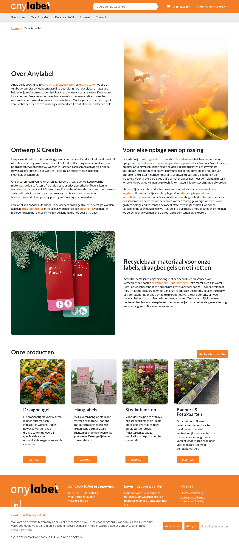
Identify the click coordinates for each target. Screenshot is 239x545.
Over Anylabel (40, 17)
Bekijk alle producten (212, 354)
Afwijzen (192, 526)
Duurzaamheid (64, 17)
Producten (18, 17)
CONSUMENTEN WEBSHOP (211, 6)
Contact (101, 17)
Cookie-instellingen (192, 497)
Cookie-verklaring (192, 501)
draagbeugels (88, 84)
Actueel (85, 17)
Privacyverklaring (191, 493)
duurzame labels (51, 84)
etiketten (69, 84)
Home (15, 28)
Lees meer (34, 459)
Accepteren (172, 526)
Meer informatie (21, 529)
